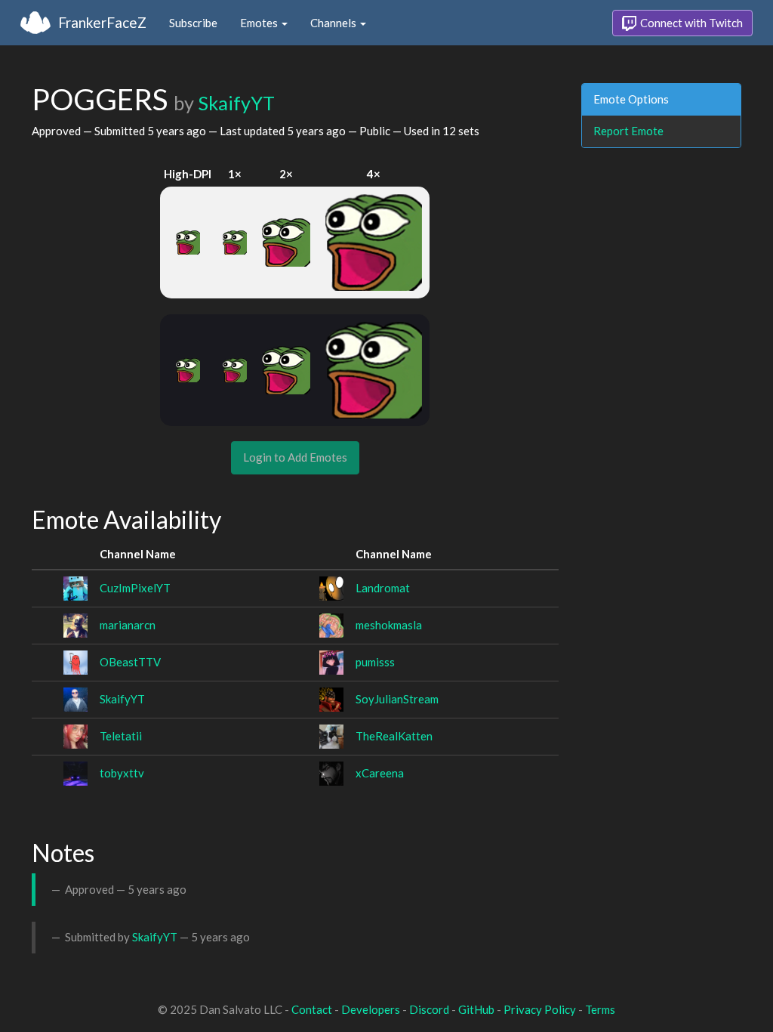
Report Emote (628, 130)
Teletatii (121, 736)
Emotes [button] (260, 22)
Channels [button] (334, 22)
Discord (429, 1009)
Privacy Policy (540, 1009)
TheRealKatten (394, 736)
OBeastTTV (130, 662)
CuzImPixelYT (135, 588)
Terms (600, 1009)
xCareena (380, 773)
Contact (311, 1009)
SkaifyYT (236, 102)
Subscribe (193, 22)
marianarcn (128, 625)
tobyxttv (122, 773)
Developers (370, 1009)
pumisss (375, 662)
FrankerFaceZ (102, 22)
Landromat (383, 588)
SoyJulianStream (397, 699)
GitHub (476, 1009)
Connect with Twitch (690, 22)
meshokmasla (389, 625)
